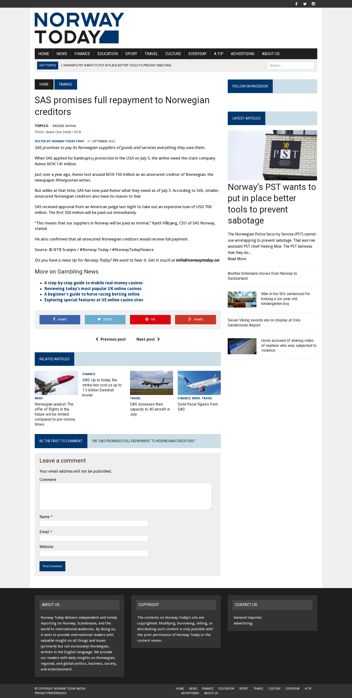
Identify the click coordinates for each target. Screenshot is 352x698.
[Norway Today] (79, 28)
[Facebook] (296, 3)
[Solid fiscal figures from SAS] (199, 392)
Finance (82, 53)
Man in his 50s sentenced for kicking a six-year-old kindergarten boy (285, 299)
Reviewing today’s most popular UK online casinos (93, 288)
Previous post (113, 339)
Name (45, 517)
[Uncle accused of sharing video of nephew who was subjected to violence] (242, 351)
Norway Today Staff (68, 141)
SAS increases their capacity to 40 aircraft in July (150, 409)
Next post (145, 339)
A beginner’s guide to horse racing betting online (92, 294)
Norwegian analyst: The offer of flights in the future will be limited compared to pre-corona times (55, 414)
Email (44, 532)
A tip (218, 53)
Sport (131, 53)
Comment (48, 479)
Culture (173, 53)
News (62, 53)
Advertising (243, 53)
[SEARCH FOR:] (291, 65)
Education (107, 53)
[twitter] (305, 3)
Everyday (197, 53)
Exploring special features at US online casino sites (93, 300)
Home (43, 53)
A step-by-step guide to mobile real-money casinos (93, 282)
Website (46, 546)
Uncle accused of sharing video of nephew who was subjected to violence (289, 345)
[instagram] (313, 3)
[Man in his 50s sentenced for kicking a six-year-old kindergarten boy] (242, 304)
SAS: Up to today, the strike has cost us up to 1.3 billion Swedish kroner (102, 387)
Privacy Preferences (50, 693)
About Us (271, 53)
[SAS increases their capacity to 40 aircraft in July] (151, 392)
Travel (151, 53)
